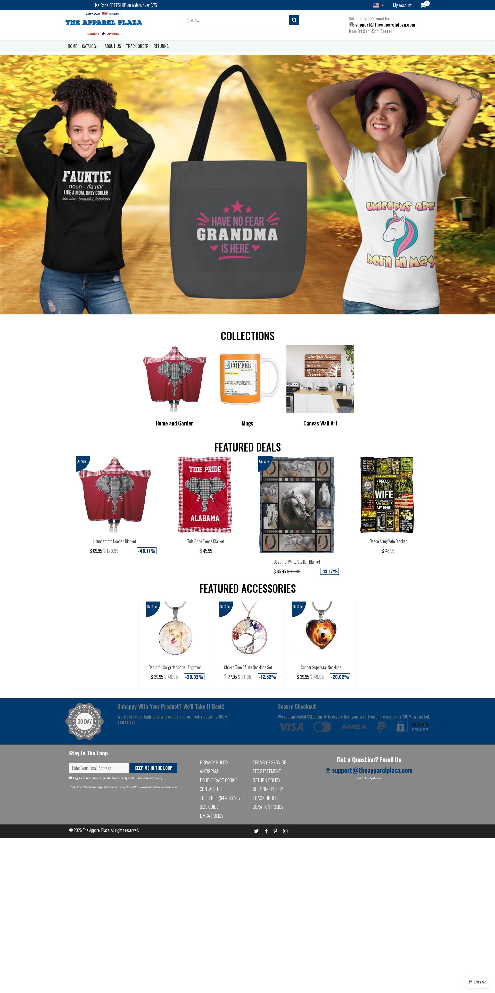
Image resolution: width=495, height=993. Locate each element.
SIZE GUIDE (209, 806)
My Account (402, 5)
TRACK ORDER (137, 46)
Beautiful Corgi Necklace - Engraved (175, 667)
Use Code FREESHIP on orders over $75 (125, 5)
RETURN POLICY (266, 780)
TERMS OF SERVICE (269, 762)
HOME (72, 46)
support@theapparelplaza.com (384, 24)
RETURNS (161, 46)
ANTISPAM (209, 771)
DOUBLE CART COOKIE (218, 780)
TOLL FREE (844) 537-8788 (222, 798)
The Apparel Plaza (96, 830)
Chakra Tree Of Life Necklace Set (248, 667)
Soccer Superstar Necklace (321, 667)
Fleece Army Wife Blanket (388, 541)
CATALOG (89, 46)
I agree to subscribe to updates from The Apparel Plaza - (117, 778)
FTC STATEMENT (267, 771)
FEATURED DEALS (247, 447)
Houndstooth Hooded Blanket (114, 541)
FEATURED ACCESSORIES (248, 588)
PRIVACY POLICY (214, 762)
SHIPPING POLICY (268, 789)
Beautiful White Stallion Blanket (297, 562)
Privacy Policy (153, 778)
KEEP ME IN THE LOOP (153, 768)
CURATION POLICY (268, 806)
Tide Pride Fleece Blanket (205, 541)
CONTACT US (211, 789)
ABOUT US (113, 46)
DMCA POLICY (212, 815)
